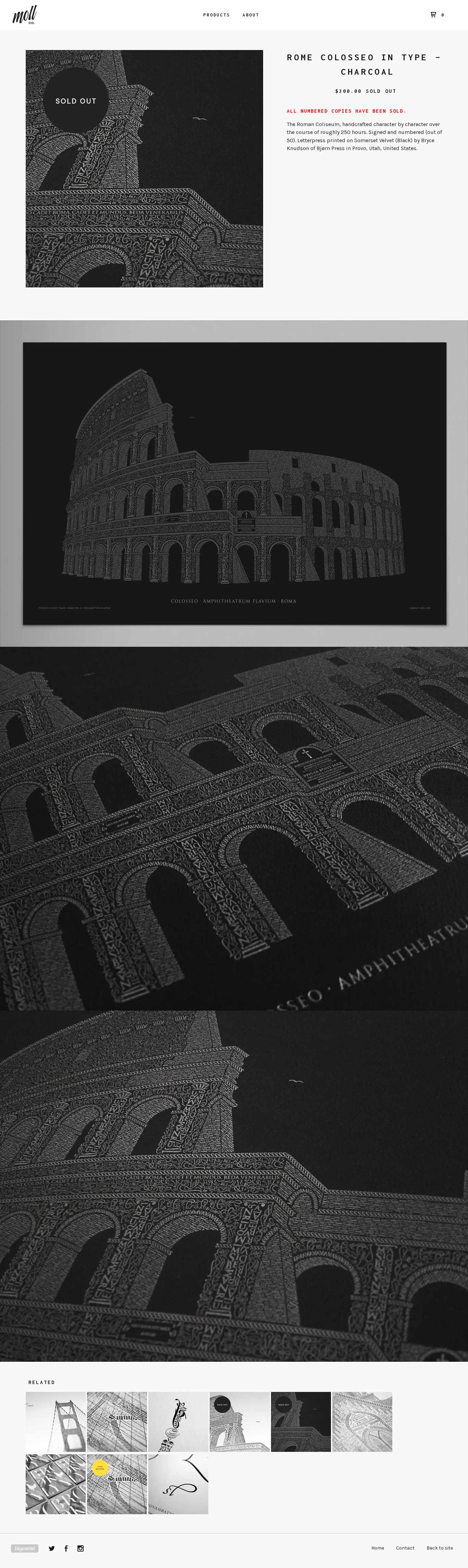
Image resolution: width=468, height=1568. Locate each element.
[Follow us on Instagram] (80, 1549)
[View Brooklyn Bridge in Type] (117, 1450)
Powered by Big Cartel (24, 1548)
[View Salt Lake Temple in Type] (179, 1450)
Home (377, 1548)
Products (216, 14)
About (251, 14)
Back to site (440, 1548)
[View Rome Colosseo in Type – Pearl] (240, 1450)
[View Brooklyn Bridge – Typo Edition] (117, 1512)
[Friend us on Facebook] (66, 1549)
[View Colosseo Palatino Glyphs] (178, 1512)
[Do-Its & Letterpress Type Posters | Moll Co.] (46, 15)
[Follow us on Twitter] (52, 1549)
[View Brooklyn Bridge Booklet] (56, 1512)
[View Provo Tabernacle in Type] (362, 1450)
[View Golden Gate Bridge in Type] (56, 1450)
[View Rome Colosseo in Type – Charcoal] (301, 1450)
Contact (405, 1548)
